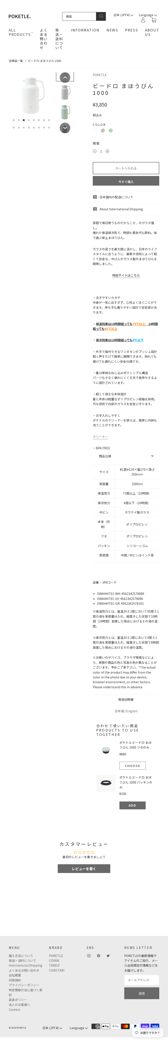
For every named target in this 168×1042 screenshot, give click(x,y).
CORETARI (56, 970)
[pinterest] (98, 956)
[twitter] (108, 956)
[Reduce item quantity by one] (95, 152)
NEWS (112, 30)
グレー (103, 130)
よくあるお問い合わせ (24, 970)
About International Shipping (121, 209)
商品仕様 (105, 456)
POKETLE (100, 75)
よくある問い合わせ (44, 39)
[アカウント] (143, 20)
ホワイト (95, 130)
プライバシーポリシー (24, 985)
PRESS (131, 30)
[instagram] (89, 956)
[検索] (79, 16)
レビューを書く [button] (84, 868)
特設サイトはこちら (126, 275)
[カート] (153, 20)
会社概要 (15, 975)
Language (77, 1028)
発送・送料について (59, 39)
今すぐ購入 (126, 181)
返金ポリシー (18, 999)
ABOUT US (152, 32)
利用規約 (15, 980)
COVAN (54, 960)
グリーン (110, 130)
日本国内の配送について (116, 197)
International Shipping (25, 965)
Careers (14, 1009)
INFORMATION (85, 30)
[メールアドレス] (141, 980)
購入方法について (21, 955)
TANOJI (54, 965)
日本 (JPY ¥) (122, 15)
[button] (65, 77)
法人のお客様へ (19, 1004)
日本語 (119, 711)
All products (20, 32)
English (131, 711)
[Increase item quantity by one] (107, 152)
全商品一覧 (16, 61)
